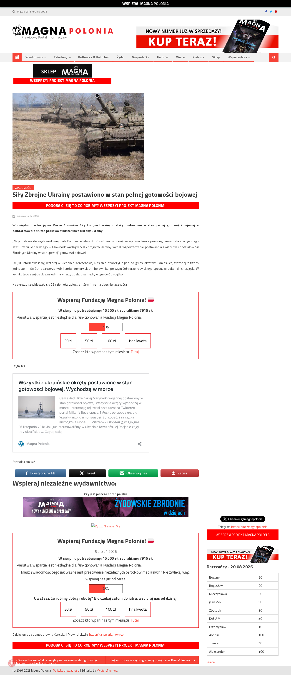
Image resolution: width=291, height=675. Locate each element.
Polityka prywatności (66, 670)
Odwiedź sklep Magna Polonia (62, 71)
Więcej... (212, 662)
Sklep (216, 57)
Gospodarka (140, 57)
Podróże (198, 57)
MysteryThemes (107, 670)
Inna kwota (138, 341)
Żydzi (120, 57)
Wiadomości (34, 57)
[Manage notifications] (11, 663)
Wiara (180, 57)
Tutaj (134, 352)
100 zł (111, 341)
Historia (162, 57)
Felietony (60, 57)
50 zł (89, 341)
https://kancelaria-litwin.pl (106, 634)
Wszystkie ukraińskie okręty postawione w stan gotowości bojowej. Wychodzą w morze (57, 661)
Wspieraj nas (237, 57)
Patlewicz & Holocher (93, 57)
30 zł (68, 341)
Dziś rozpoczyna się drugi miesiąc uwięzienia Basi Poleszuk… (151, 660)
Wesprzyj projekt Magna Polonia (62, 80)
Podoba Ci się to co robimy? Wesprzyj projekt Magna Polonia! (105, 206)
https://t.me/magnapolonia (249, 526)
